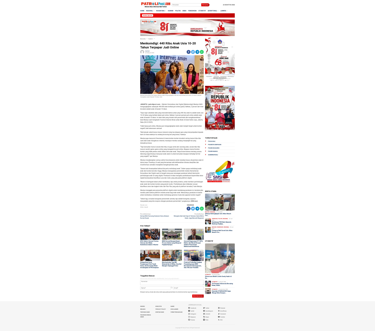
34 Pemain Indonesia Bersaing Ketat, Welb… (222, 284)
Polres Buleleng (213, 148)
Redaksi (142, 309)
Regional (212, 212)
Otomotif (208, 274)
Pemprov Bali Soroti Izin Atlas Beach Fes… (222, 231)
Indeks (142, 306)
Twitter (207, 308)
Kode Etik (158, 306)
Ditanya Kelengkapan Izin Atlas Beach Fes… (218, 214)
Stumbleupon (209, 311)
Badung (207, 212)
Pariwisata (220, 227)
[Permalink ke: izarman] (142, 52)
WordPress (223, 311)
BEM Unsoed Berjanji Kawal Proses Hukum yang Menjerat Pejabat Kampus (171, 242)
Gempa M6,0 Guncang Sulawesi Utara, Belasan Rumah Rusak (154, 216)
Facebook (193, 308)
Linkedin (207, 314)
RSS (221, 320)
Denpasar (215, 218)
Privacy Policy (160, 309)
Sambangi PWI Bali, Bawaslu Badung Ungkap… (221, 223)
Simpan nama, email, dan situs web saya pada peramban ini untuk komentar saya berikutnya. (169, 292)
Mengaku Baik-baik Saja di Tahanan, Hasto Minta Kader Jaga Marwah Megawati (189, 216)
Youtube (222, 317)
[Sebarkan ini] (189, 52)
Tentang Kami (145, 312)
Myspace (193, 317)
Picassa (192, 320)
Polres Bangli (213, 151)
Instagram (193, 314)
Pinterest (222, 308)
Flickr (206, 320)
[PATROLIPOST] (155, 4)
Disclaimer (174, 309)
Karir (172, 306)
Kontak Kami (159, 312)
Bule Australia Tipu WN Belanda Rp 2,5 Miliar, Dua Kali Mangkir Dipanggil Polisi (171, 264)
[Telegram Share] (197, 52)
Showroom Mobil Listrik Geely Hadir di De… (218, 277)
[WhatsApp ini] (202, 52)
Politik (220, 218)
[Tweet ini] (193, 52)
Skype (207, 317)
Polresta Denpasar (214, 144)
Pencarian (205, 5)
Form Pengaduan (176, 312)
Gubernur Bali (213, 154)
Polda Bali (211, 141)
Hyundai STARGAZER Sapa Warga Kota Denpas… (221, 292)
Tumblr (192, 311)
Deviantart (223, 314)
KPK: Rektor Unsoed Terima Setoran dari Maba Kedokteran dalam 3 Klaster (149, 242)
